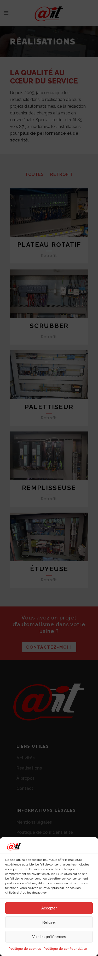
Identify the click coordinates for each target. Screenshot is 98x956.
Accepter (49, 908)
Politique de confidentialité (65, 949)
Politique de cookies (25, 949)
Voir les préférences (49, 936)
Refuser (49, 922)
